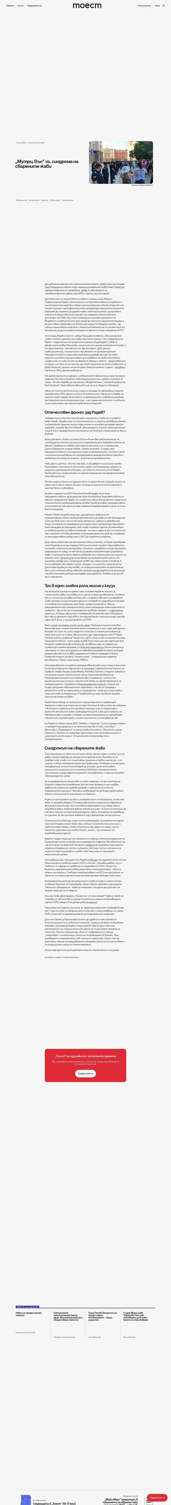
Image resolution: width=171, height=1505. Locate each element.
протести (68, 200)
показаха (89, 845)
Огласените (66, 558)
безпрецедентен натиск (92, 684)
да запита (98, 570)
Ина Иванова (95, 1337)
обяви (103, 284)
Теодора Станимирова (64, 1337)
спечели (113, 723)
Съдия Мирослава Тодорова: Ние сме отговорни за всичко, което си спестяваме (135, 1316)
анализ (45, 200)
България (56, 200)
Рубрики (10, 6)
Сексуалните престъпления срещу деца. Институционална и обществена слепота (68, 1316)
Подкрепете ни (85, 1073)
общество (22, 200)
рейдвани (120, 367)
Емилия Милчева (36, 143)
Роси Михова (129, 1337)
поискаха (89, 668)
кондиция (92, 902)
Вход (157, 6)
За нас (20, 6)
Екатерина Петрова (25, 1332)
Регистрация (144, 6)
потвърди (92, 860)
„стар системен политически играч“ (71, 625)
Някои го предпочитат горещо (29, 1314)
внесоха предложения (92, 647)
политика (34, 200)
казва (95, 493)
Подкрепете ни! (34, 6)
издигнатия (116, 610)
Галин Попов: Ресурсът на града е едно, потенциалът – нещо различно (103, 1316)
